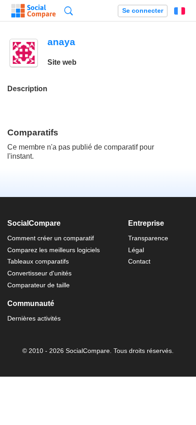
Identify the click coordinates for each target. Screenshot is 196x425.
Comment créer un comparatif (50, 238)
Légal (136, 250)
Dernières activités (34, 318)
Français (179, 11)
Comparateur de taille (38, 285)
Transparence (148, 238)
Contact (139, 261)
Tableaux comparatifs (38, 261)
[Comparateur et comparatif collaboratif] (33, 11)
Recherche (68, 10)
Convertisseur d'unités (39, 273)
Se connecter (142, 10)
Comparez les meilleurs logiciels (53, 250)
